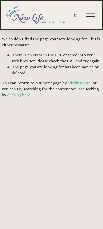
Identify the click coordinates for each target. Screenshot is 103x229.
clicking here (79, 83)
